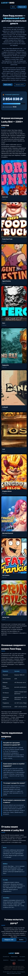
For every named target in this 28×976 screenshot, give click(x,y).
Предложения (14, 956)
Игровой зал (6, 956)
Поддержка (13, 960)
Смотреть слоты (20, 84)
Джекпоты (5, 960)
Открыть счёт (22, 6)
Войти (13, 6)
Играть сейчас (7, 84)
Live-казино (22, 956)
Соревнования (21, 960)
